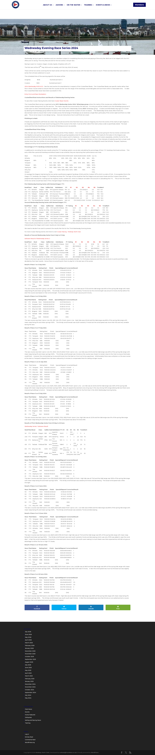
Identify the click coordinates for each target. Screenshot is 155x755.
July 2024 (28, 695)
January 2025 (29, 681)
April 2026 (28, 640)
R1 (71, 187)
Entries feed (29, 737)
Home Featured (30, 715)
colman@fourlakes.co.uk (68, 752)
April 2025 (28, 673)
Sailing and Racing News (33, 720)
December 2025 (30, 651)
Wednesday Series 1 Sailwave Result (36, 426)
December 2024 (30, 684)
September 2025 (30, 659)
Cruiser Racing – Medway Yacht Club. (69, 232)
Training (88, 5)
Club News (28, 709)
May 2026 (28, 637)
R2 (77, 187)
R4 (89, 187)
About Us (47, 5)
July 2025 (28, 665)
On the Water (73, 5)
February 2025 (29, 678)
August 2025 (29, 662)
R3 (83, 187)
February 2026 (29, 645)
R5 (94, 187)
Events (27, 712)
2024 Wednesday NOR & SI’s (34, 86)
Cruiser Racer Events (61, 101)
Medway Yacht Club (42, 752)
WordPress (94, 752)
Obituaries (28, 717)
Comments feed (30, 739)
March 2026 (29, 643)
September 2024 (30, 692)
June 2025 (28, 667)
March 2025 (29, 676)
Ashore (59, 5)
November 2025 (30, 654)
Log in (27, 734)
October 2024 (29, 690)
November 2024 (30, 687)
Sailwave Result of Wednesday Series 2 (37, 238)
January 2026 (29, 648)
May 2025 (28, 670)
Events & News (103, 5)
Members (139, 5)
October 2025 (29, 656)
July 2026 (28, 631)
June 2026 (28, 634)
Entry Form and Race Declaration (35, 94)
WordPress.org (30, 742)
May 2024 (28, 698)
